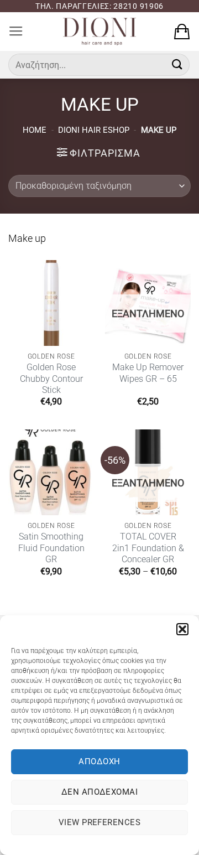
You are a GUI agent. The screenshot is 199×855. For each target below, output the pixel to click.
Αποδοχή (99, 761)
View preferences (99, 822)
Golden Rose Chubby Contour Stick (51, 378)
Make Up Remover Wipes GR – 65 (148, 373)
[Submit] (177, 64)
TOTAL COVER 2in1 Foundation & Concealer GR (148, 547)
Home (34, 130)
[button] (182, 629)
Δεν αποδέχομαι (99, 792)
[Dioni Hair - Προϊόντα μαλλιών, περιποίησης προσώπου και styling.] (99, 31)
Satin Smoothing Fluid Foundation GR (51, 547)
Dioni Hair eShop (93, 130)
